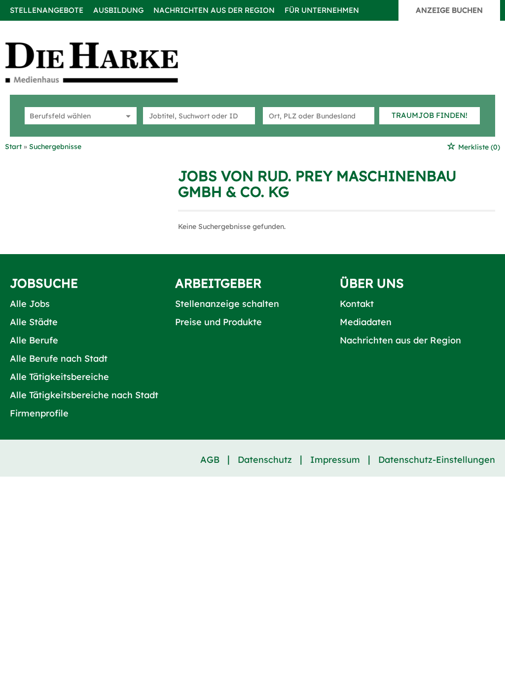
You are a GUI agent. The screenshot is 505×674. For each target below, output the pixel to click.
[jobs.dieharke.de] (102, 62)
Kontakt (357, 303)
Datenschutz (265, 459)
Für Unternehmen (322, 10)
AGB (209, 459)
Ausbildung (118, 10)
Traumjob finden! (430, 115)
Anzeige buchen (449, 10)
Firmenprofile (39, 413)
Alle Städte (34, 322)
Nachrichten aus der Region (214, 10)
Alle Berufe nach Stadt (59, 358)
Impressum (335, 459)
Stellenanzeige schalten (227, 303)
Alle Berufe (34, 340)
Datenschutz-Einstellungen (436, 459)
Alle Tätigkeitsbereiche (59, 376)
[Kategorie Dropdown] (127, 115)
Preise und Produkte (218, 322)
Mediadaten (366, 322)
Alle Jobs (30, 303)
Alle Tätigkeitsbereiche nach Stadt (84, 395)
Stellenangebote (46, 10)
